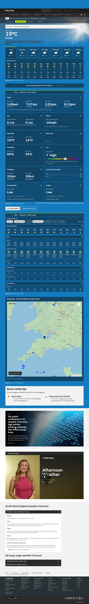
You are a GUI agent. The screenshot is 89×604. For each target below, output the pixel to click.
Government (50, 580)
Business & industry (52, 583)
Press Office (64, 583)
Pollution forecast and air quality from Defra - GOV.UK (20, 199)
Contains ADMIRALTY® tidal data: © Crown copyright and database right (53, 203)
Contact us (64, 588)
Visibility (62, 221)
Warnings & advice (26, 14)
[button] (44, 337)
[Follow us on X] (65, 598)
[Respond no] (61, 85)
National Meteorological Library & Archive (10, 584)
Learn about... (68, 14)
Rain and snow (36, 222)
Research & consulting (53, 587)
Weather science (37, 582)
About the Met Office (66, 578)
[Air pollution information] (41, 185)
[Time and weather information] (81, 226)
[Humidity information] (41, 147)
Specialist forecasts (57, 14)
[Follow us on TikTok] (73, 598)
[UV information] (80, 147)
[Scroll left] (78, 60)
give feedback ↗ (35, 18)
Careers (76, 10)
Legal (78, 583)
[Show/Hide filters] (82, 218)
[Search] (81, 26)
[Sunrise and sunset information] (80, 169)
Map (31, 21)
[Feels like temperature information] (41, 133)
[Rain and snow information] (81, 283)
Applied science (37, 585)
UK (40, 21)
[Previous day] (7, 92)
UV (55, 221)
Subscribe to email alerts (67, 590)
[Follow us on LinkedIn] (79, 598)
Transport (50, 582)
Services (65, 10)
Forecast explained (78, 203)
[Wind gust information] (80, 115)
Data (49, 585)
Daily (9, 21)
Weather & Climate (25, 578)
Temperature (18, 222)
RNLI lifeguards (36, 398)
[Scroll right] (81, 60)
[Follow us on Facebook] (71, 598)
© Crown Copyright (80, 602)
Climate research (37, 583)
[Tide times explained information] (80, 97)
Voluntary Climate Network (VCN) (9, 593)
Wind (8, 222)
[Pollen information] (80, 185)
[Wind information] (81, 236)
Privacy (78, 585)
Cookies (79, 582)
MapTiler (73, 375)
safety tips (24, 400)
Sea (29, 221)
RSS (78, 587)
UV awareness (49, 163)
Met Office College (9, 580)
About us (71, 10)
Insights (49, 588)
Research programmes (57, 10)
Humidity (48, 221)
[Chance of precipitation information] (80, 133)
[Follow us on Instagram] (76, 598)
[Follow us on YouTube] (68, 598)
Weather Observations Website (10, 589)
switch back (43, 18)
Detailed (20, 21)
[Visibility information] (41, 169)
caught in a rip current (66, 398)
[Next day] (11, 92)
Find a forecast (14, 14)
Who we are (64, 580)
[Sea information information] (41, 115)
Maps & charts (38, 14)
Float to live (55, 400)
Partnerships (65, 587)
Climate (47, 14)
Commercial (64, 582)
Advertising (50, 590)
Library (35, 588)
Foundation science (38, 587)
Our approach (37, 580)
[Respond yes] (57, 85)
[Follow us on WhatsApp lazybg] (82, 598)
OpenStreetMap (79, 375)
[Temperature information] (81, 267)
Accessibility (80, 580)
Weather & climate (46, 10)
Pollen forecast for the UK (52, 199)
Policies (79, 578)
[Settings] (81, 15)
